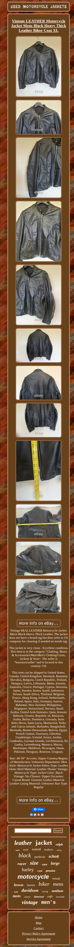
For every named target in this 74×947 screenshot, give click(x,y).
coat (39, 870)
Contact (39, 928)
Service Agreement (39, 939)
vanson (27, 897)
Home (38, 917)
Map (38, 923)
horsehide (60, 897)
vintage (30, 902)
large (55, 863)
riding (59, 850)
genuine (50, 870)
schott (54, 856)
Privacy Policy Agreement (38, 933)
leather (23, 843)
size (34, 863)
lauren (31, 885)
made (16, 892)
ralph (59, 844)
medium (57, 891)
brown (18, 885)
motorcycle (33, 876)
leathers (48, 849)
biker (44, 884)
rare (44, 864)
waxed (36, 849)
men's (48, 902)
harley (28, 869)
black (24, 855)
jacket (43, 842)
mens (58, 884)
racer (22, 863)
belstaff (56, 878)
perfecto (39, 857)
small (25, 849)
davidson (30, 890)
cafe (50, 896)
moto (17, 896)
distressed (39, 896)
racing (45, 891)
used (17, 850)
